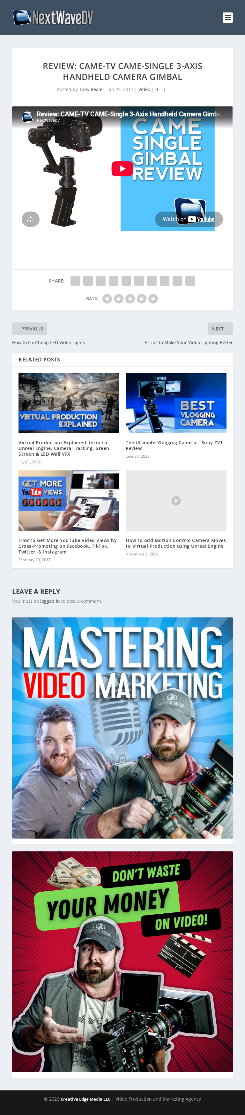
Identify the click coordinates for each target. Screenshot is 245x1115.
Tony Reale (90, 89)
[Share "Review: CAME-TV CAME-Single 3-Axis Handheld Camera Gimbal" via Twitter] (88, 280)
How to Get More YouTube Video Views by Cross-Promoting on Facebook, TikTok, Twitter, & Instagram (68, 545)
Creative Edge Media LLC (85, 1099)
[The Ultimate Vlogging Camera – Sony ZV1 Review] (176, 403)
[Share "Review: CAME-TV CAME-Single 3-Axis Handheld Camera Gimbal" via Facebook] (75, 280)
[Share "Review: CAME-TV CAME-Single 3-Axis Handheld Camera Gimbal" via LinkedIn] (139, 280)
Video (144, 89)
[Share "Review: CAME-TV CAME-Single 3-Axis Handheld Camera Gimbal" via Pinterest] (126, 280)
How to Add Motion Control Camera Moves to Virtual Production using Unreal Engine (176, 543)
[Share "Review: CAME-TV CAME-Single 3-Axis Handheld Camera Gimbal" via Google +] (100, 280)
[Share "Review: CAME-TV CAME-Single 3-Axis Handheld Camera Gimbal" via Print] (190, 280)
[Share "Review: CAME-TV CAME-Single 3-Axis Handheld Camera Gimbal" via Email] (177, 280)
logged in (50, 601)
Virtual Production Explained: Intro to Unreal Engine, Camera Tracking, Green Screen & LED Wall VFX (64, 448)
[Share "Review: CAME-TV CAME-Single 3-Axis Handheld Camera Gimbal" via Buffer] (151, 280)
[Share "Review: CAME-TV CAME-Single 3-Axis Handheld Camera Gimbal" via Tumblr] (113, 280)
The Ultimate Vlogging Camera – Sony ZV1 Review (174, 445)
